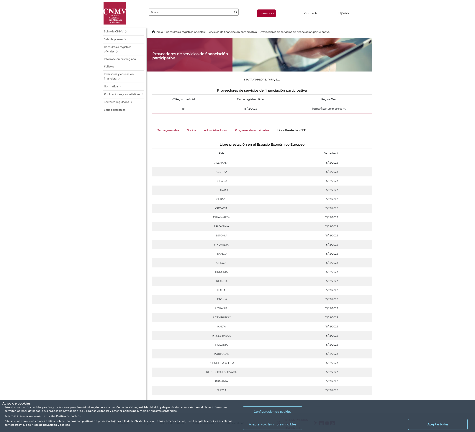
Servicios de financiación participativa (232, 32)
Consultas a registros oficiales (185, 32)
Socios (191, 130)
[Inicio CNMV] (115, 13)
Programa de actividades (252, 130)
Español (344, 13)
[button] (123, 31)
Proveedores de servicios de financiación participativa (295, 32)
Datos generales (168, 130)
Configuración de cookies (272, 411)
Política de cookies (68, 416)
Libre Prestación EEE (291, 130)
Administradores (215, 130)
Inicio (159, 32)
